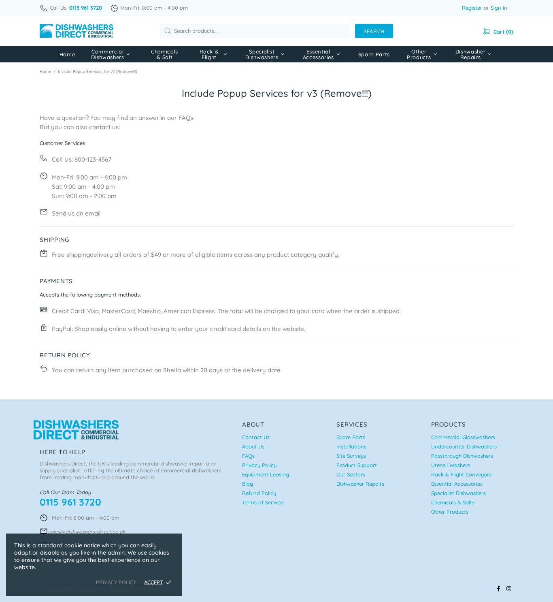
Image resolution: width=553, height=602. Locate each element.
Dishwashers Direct (76, 31)
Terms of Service (262, 502)
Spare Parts (350, 437)
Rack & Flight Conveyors (461, 474)
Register (472, 7)
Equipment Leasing (265, 474)
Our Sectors (350, 474)
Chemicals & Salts (452, 502)
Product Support (356, 465)
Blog (247, 483)
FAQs (186, 118)
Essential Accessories (457, 483)
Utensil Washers (450, 465)
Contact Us (256, 437)
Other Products (449, 511)
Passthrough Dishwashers (462, 456)
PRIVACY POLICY (116, 582)
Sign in (499, 7)
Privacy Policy (259, 465)
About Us (253, 446)
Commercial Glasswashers (463, 437)
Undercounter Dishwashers (464, 446)
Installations (351, 446)
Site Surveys (351, 456)
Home (45, 71)
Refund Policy (259, 493)
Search (374, 31)
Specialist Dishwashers (458, 493)
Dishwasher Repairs (360, 483)
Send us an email (76, 213)
